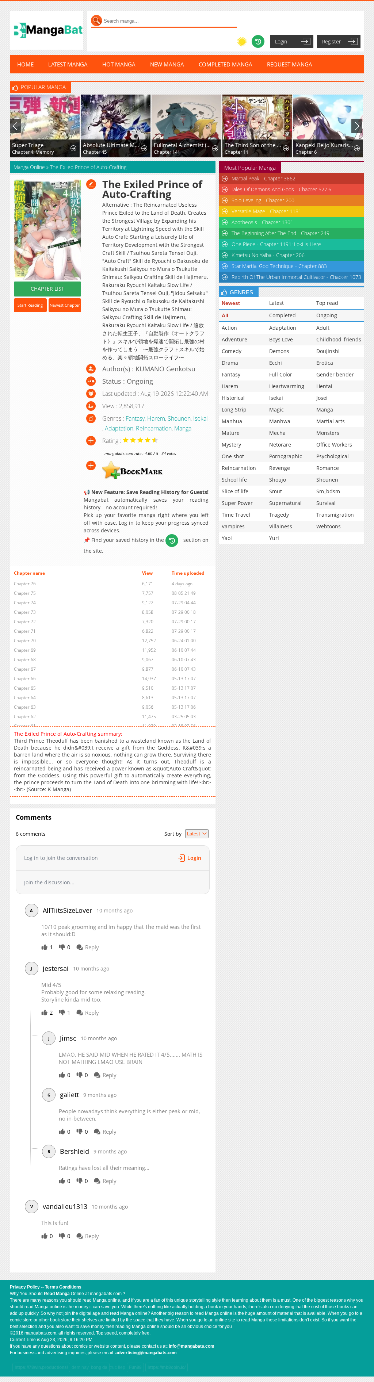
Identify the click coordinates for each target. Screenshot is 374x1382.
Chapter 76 (25, 584)
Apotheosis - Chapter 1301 (262, 222)
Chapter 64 (25, 697)
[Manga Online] (46, 30)
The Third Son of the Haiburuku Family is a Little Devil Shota (254, 145)
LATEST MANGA (68, 64)
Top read (327, 302)
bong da (99, 1367)
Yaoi (227, 538)
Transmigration (335, 514)
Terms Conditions (63, 1287)
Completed (282, 315)
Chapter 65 (25, 688)
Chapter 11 (236, 152)
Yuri (274, 538)
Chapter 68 (25, 659)
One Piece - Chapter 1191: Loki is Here (276, 244)
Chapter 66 (25, 678)
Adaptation (119, 428)
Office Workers (334, 444)
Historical (233, 397)
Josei (322, 397)
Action (229, 327)
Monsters (327, 432)
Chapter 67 (25, 669)
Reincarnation (154, 428)
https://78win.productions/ (41, 1367)
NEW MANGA (167, 64)
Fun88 (135, 1367)
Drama (230, 362)
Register (331, 41)
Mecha (277, 432)
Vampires (233, 526)
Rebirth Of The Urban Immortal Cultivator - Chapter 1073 (296, 276)
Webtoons (328, 526)
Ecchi (275, 362)
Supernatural (285, 502)
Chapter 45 (95, 152)
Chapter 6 (306, 152)
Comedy (231, 351)
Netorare (280, 444)
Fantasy (135, 418)
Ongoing (326, 315)
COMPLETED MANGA (225, 64)
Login (281, 41)
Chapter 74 (25, 603)
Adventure (234, 339)
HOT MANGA (119, 64)
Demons (279, 351)
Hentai (324, 386)
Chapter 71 (25, 631)
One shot (233, 456)
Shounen (179, 418)
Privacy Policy (25, 1287)
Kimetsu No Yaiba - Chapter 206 (268, 255)
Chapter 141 (167, 152)
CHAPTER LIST (47, 288)
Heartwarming (286, 386)
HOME (25, 64)
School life (234, 479)
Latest (276, 302)
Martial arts (330, 421)
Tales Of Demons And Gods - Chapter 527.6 (281, 189)
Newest (231, 303)
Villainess (280, 526)
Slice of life (235, 491)
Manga (182, 428)
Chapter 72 (25, 622)
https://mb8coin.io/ (167, 1367)
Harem (156, 418)
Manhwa (279, 421)
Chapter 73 (25, 612)
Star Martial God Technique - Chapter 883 (279, 266)
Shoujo (277, 479)
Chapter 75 (25, 593)
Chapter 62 (25, 716)
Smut (275, 491)
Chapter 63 (25, 707)
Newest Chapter (65, 305)
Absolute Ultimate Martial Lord (112, 145)
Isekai (200, 418)
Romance (327, 467)
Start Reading (30, 305)
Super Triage (27, 145)
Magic (276, 409)
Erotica (324, 362)
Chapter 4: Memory (33, 152)
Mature (231, 432)
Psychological (332, 456)
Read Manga (57, 1293)
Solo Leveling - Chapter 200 (263, 200)
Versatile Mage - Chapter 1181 (266, 211)
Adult (322, 327)
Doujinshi (328, 351)
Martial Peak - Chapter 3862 (263, 178)
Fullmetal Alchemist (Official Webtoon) (183, 145)
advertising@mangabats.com (146, 1352)
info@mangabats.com (191, 1346)
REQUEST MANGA (289, 64)
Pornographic (285, 456)
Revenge (279, 467)
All (225, 315)
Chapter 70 (25, 641)
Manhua (232, 421)
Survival (326, 502)
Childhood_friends (338, 339)
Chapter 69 (25, 650)
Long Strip (234, 409)
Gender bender (335, 374)
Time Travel (236, 514)
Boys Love (281, 339)
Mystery (231, 444)
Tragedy (279, 514)
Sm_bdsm (328, 491)
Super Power (237, 502)
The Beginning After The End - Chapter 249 (280, 233)
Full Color (280, 374)
